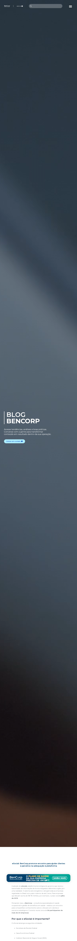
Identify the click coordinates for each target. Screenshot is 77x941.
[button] (70, 6)
